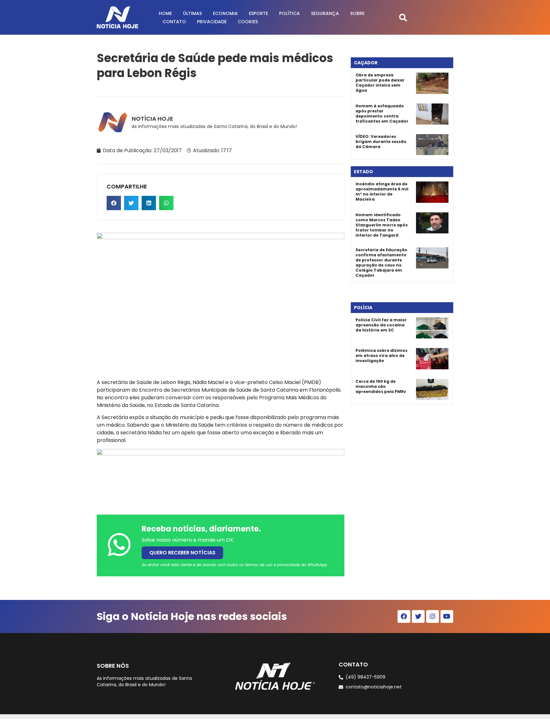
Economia (225, 13)
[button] (403, 17)
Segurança (325, 13)
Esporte (258, 13)
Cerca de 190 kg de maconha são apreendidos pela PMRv (381, 386)
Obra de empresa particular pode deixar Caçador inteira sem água (380, 82)
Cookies (248, 21)
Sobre (357, 13)
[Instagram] (432, 616)
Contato (174, 21)
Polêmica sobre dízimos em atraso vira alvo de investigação (381, 355)
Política (289, 13)
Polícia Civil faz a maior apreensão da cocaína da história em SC (381, 325)
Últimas (192, 13)
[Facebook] (404, 616)
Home (165, 13)
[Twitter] (418, 616)
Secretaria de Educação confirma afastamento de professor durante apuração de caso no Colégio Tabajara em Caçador (381, 262)
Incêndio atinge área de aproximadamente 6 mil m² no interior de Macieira (382, 191)
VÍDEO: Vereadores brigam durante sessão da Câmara (381, 141)
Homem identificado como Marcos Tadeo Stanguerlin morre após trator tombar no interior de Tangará (382, 225)
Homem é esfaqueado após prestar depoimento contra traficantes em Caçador (382, 113)
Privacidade (212, 21)
